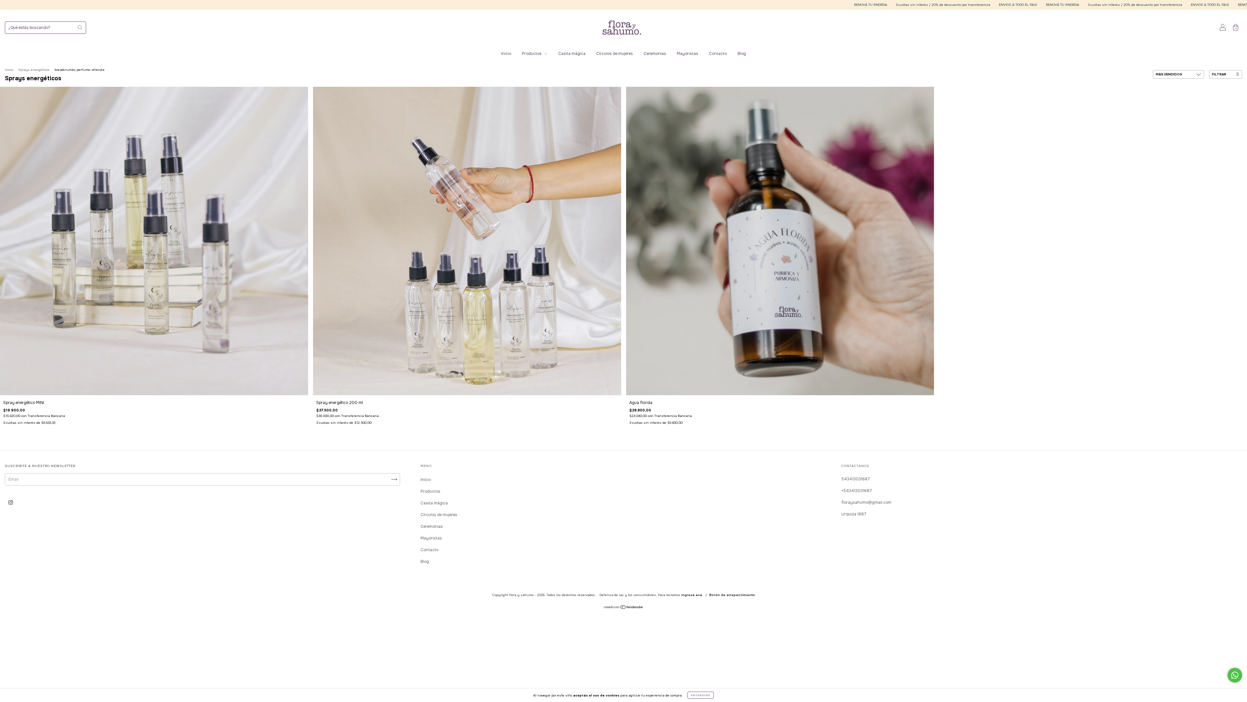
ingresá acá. (692, 595)
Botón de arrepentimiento (732, 595)
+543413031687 (856, 490)
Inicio (506, 53)
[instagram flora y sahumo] (11, 502)
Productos (532, 53)
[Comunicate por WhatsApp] (1235, 675)
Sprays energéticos (34, 70)
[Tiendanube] (623, 608)
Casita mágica (572, 53)
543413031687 (855, 479)
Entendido (700, 695)
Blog (741, 53)
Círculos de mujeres (614, 53)
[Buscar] (79, 27)
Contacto (718, 53)
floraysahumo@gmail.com (866, 502)
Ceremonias (655, 53)
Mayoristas (687, 53)
